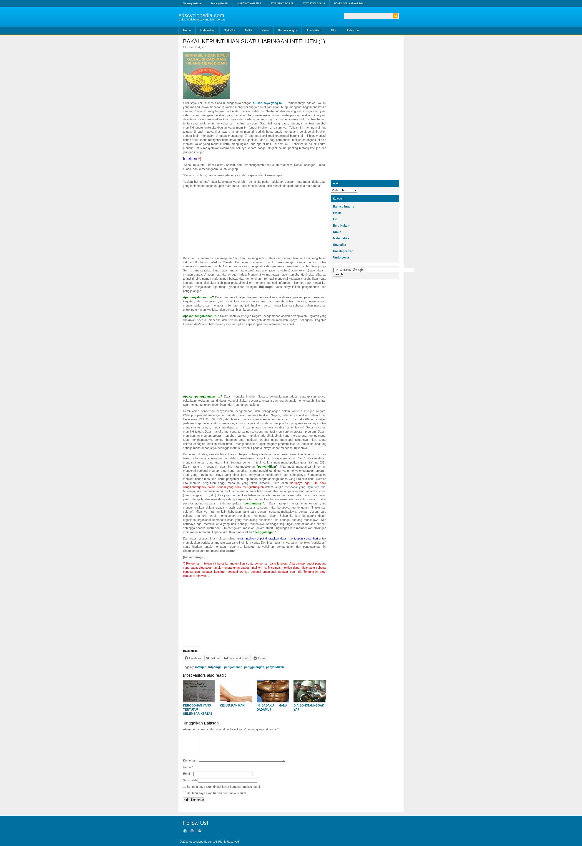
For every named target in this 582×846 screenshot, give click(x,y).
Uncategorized (343, 251)
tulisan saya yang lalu (268, 103)
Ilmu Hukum (313, 30)
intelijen (200, 667)
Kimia (265, 30)
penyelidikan (275, 667)
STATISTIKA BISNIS (314, 3)
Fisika (248, 30)
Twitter (207, 831)
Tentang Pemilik (219, 3)
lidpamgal (215, 667)
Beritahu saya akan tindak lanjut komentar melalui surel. (224, 786)
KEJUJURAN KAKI (232, 705)
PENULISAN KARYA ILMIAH (349, 3)
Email (188, 773)
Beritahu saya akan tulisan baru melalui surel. (217, 793)
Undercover (353, 30)
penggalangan (254, 667)
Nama (188, 767)
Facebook (217, 831)
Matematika (207, 30)
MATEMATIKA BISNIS (249, 3)
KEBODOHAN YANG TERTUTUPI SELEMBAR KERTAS (197, 709)
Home (187, 30)
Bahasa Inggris (287, 30)
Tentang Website (192, 3)
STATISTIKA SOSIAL (282, 3)
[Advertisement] (254, 222)
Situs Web (190, 780)
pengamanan (233, 667)
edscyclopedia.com (201, 15)
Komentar (190, 760)
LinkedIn (186, 835)
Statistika (229, 30)
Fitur (333, 30)
